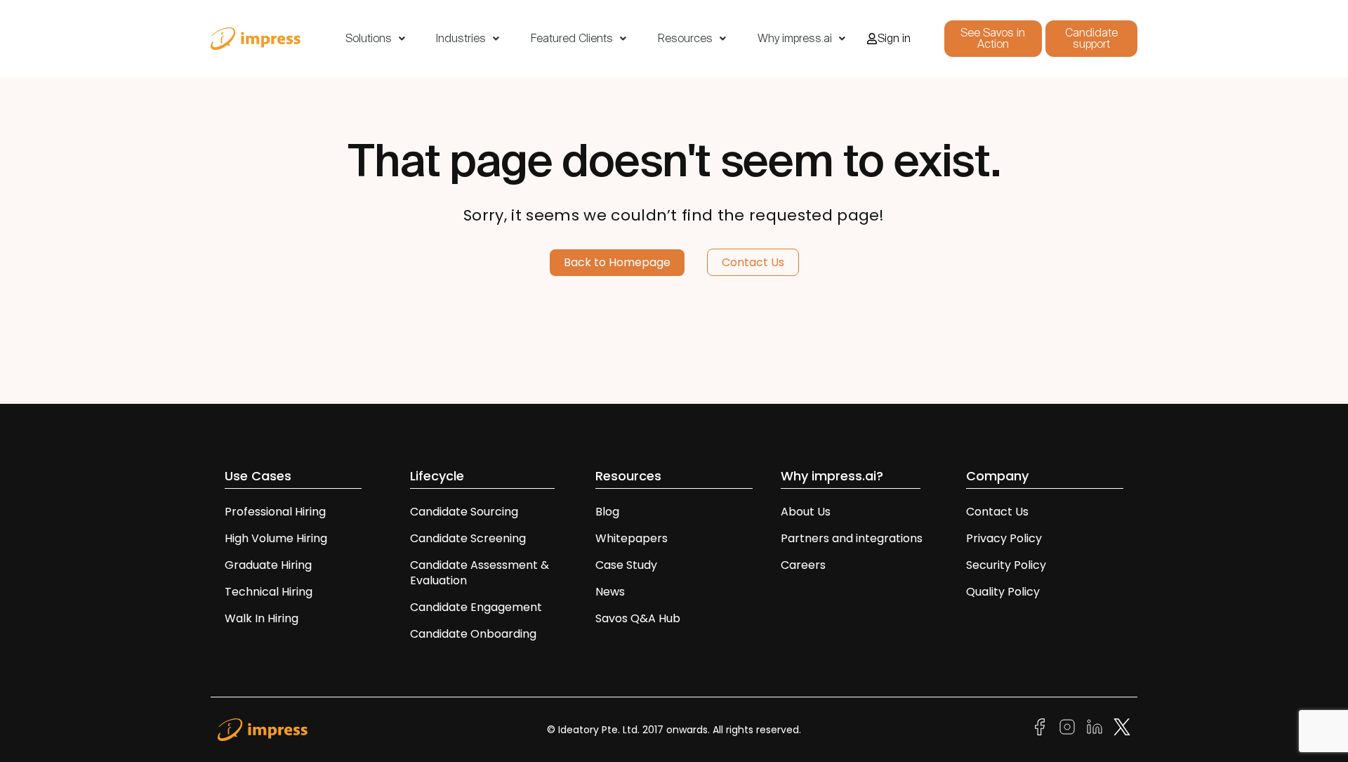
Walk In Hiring (263, 618)
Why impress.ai (795, 38)
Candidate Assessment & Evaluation (479, 573)
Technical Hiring (268, 592)
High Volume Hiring (276, 538)
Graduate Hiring (268, 565)
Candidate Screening (468, 538)
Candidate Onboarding (473, 634)
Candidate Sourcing (464, 512)
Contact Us (997, 512)
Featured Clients (572, 38)
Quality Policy (1003, 592)
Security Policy (1006, 565)
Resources (685, 38)
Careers (803, 565)
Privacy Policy (1004, 538)
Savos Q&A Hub (637, 618)
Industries (461, 38)
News (610, 592)
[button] (375, 39)
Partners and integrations (852, 538)
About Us (806, 512)
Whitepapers (631, 538)
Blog (607, 512)
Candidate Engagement (476, 607)
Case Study (626, 565)
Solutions (368, 38)
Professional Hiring (275, 512)
